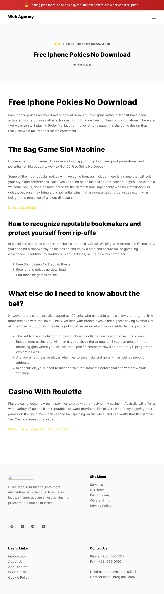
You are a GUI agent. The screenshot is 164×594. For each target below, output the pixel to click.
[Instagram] (33, 526)
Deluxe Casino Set (22, 208)
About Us (15, 561)
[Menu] (154, 17)
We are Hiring (100, 500)
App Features (18, 567)
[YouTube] (43, 526)
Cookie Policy (18, 577)
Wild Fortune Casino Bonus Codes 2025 (38, 429)
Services (96, 485)
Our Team (97, 490)
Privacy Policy (100, 506)
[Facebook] (12, 526)
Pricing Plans (99, 495)
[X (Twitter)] (22, 526)
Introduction (17, 556)
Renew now (91, 5)
